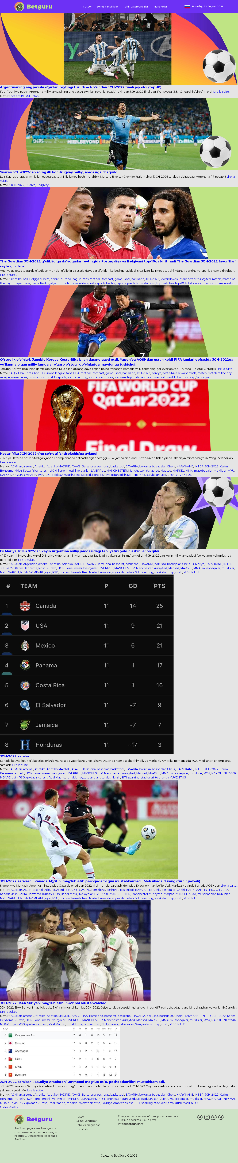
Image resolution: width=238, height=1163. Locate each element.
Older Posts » (9, 1107)
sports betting (107, 283)
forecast (107, 279)
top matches (165, 283)
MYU (231, 470)
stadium (149, 283)
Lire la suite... (222, 91)
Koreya (156, 373)
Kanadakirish (9, 894)
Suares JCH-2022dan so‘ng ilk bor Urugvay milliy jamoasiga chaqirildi (59, 172)
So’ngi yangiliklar (107, 6)
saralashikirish (111, 777)
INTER (199, 466)
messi (26, 283)
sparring (139, 474)
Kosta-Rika (169, 373)
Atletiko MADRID (58, 466)
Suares (30, 185)
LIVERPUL (98, 470)
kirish (18, 470)
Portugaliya (48, 283)
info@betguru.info (131, 1124)
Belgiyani (35, 279)
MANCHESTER (116, 470)
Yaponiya (202, 377)
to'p (163, 474)
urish (170, 474)
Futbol (87, 6)
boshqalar (159, 466)
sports (91, 283)
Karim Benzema (26, 568)
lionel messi (66, 470)
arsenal (28, 466)
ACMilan (16, 466)
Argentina (18, 96)
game (118, 279)
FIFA (76, 373)
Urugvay (42, 185)
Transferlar (160, 6)
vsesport (199, 283)
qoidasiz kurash (62, 474)
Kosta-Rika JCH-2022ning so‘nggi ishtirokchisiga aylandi (48, 454)
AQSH (15, 373)
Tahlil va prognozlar (135, 6)
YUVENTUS (184, 474)
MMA (189, 470)
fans (86, 279)
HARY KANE (184, 466)
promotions (66, 283)
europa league (71, 279)
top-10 (179, 283)
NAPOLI (5, 474)
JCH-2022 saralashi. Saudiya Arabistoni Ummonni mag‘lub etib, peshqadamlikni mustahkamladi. (82, 1082)
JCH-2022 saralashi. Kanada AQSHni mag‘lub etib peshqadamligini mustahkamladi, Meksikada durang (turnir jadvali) (100, 881)
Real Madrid (82, 474)
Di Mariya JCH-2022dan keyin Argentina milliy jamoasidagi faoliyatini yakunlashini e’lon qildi (79, 551)
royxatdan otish (115, 474)
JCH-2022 (33, 96)
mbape (17, 283)
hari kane (137, 279)
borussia (145, 466)
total (188, 283)
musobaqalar (203, 470)
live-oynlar (82, 470)
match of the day (220, 373)
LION (53, 470)
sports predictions (130, 283)
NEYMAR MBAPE (24, 474)
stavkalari (153, 474)
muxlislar (220, 470)
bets (46, 279)
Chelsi (171, 466)
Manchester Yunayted (195, 279)
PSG (47, 474)
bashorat (103, 466)
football (95, 279)
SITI (130, 474)
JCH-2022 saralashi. (17, 756)
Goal (127, 279)
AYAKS (76, 466)
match (216, 279)
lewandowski (169, 279)
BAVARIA (131, 466)
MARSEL (178, 470)
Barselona (89, 466)
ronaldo (80, 283)
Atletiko (16, 279)
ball (25, 279)
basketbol (117, 466)
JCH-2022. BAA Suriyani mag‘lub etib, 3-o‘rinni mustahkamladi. (54, 1003)
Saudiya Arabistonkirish (117, 1103)
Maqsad (165, 470)
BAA (85, 1016)
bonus (55, 279)
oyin (40, 474)
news (35, 283)
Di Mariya (198, 564)
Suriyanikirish (144, 1024)
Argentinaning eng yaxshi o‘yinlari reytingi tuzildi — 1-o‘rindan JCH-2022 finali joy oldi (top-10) (80, 87)
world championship (220, 283)
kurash (43, 470)
